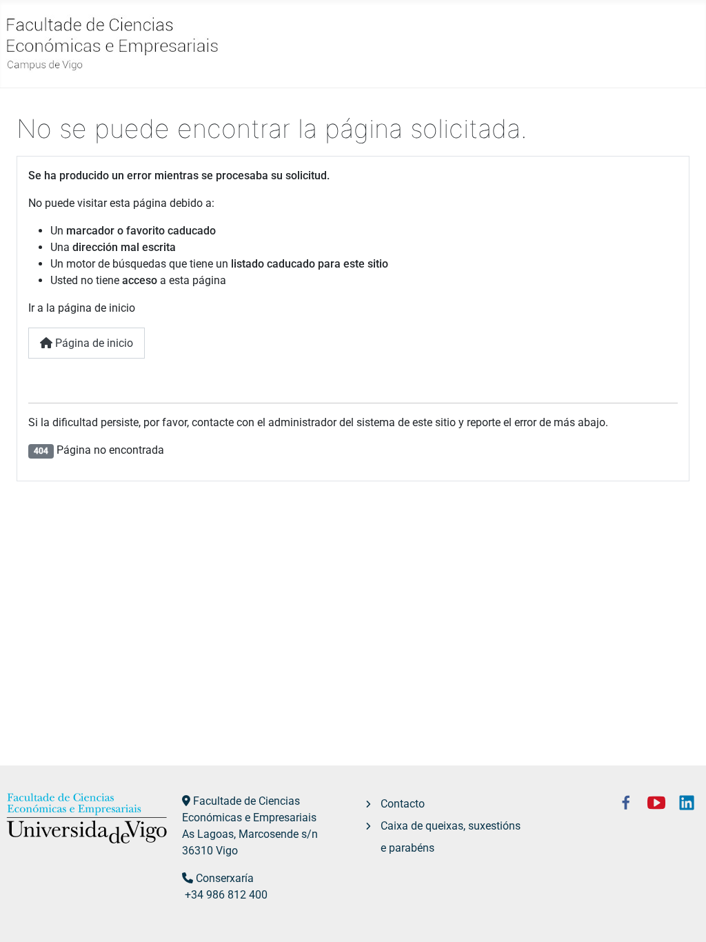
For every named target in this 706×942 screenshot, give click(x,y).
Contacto (403, 803)
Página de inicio (92, 343)
